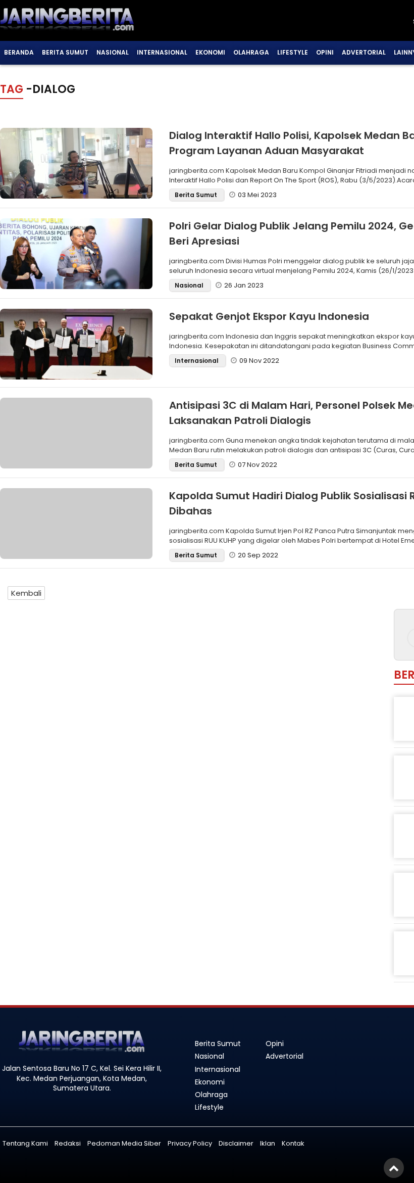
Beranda (19, 52)
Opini (325, 52)
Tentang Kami (25, 1143)
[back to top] (394, 1168)
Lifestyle (292, 52)
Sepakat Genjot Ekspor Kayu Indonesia (269, 316)
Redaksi (68, 1143)
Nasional (112, 52)
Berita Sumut (65, 52)
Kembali (26, 593)
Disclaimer (236, 1143)
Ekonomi (210, 52)
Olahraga (251, 52)
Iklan (267, 1143)
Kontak (293, 1143)
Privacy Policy (190, 1143)
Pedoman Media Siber (124, 1143)
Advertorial (364, 52)
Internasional (162, 52)
